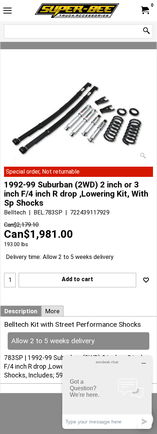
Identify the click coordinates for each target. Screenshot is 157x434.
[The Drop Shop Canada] (77, 10)
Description (20, 311)
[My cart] (144, 10)
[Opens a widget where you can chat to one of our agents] (107, 392)
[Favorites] (146, 280)
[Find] (146, 31)
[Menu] (7, 11)
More (52, 311)
